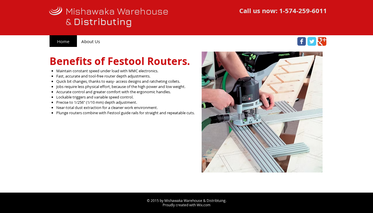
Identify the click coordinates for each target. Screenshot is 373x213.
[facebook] (301, 41)
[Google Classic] (322, 41)
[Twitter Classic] (311, 41)
